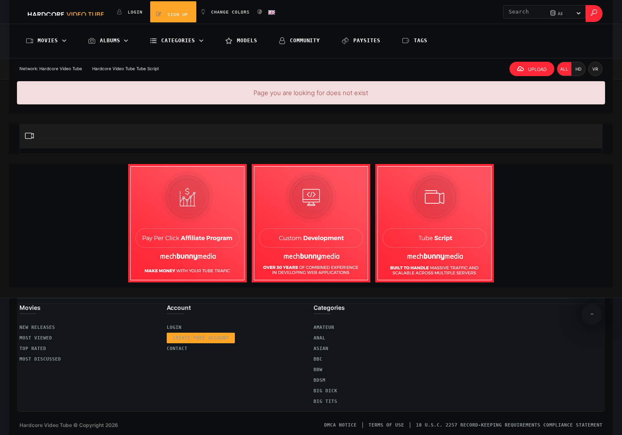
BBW (318, 369)
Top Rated (32, 348)
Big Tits (325, 401)
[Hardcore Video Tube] (65, 11)
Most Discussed (40, 359)
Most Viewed (35, 338)
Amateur (324, 327)
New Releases (37, 327)
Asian (321, 348)
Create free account (201, 338)
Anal (319, 338)
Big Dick (325, 391)
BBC (318, 359)
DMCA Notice (340, 425)
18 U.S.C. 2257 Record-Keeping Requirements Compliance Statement (509, 425)
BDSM (319, 380)
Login (174, 327)
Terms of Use (386, 425)
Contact (177, 348)
